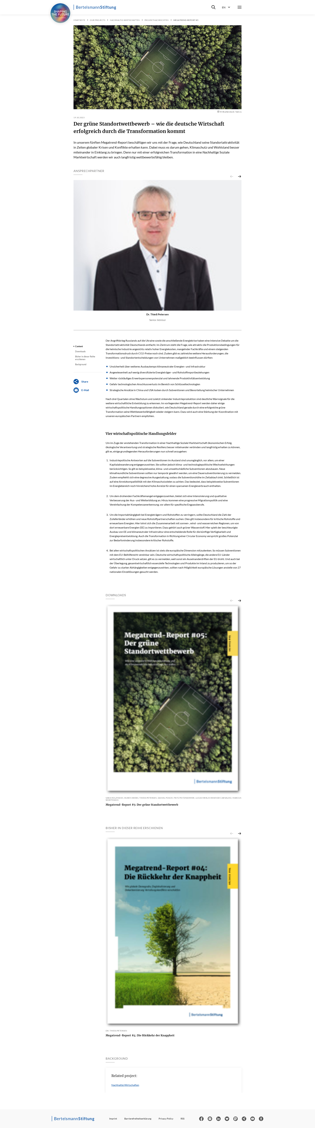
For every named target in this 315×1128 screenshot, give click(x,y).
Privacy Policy (166, 1118)
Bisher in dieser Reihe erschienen (85, 357)
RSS (182, 1118)
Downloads (80, 351)
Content (79, 346)
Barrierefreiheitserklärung (137, 1118)
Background (80, 364)
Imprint (113, 1118)
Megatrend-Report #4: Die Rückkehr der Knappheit (140, 1035)
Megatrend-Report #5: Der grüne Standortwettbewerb (142, 804)
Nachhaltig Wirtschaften (125, 1085)
